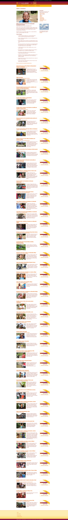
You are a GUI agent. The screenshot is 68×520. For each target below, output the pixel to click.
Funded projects (25, 5)
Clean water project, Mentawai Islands (24, 360)
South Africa (18, 282)
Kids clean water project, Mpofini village (24, 281)
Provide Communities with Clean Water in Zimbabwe (26, 128)
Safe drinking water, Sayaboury (22, 370)
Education (41, 15)
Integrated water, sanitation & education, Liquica (26, 430)
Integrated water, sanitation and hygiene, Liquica (26, 401)
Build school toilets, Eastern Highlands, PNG (25, 350)
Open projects (19, 5)
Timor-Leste (18, 109)
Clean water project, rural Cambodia (23, 321)
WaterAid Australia (25, 109)
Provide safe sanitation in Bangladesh (24, 97)
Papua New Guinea (19, 140)
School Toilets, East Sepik (21, 331)
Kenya (17, 391)
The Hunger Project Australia (25, 78)
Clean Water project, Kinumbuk (22, 341)
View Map (41, 32)
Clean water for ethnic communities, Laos (24, 311)
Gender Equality (42, 18)
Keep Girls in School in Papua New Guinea (24, 191)
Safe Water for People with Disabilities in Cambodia (26, 211)
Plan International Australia (25, 391)
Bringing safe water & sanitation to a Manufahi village (27, 291)
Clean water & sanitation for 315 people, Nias (25, 421)
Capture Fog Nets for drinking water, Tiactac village (26, 470)
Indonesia (17, 243)
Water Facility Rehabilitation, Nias (23, 411)
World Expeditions (24, 263)
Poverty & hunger (42, 13)
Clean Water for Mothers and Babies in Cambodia (26, 201)
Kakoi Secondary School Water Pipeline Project (25, 262)
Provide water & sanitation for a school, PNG (25, 500)
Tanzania (17, 263)
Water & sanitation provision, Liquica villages (25, 441)
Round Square (24, 471)
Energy (41, 16)
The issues (38, 5)
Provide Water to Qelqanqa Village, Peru (24, 490)
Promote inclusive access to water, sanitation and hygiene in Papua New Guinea (26, 88)
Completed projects (32, 5)
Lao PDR (17, 371)
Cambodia (17, 202)
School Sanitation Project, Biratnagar (23, 460)
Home (17, 512)
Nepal (17, 461)
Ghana (17, 78)
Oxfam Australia (24, 98)
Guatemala (18, 471)
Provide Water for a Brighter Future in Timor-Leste (26, 170)
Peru (17, 491)
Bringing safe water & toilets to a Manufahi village (26, 252)
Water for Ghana (19, 77)
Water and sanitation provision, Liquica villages (25, 450)
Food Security (42, 17)
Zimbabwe (17, 129)
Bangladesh (18, 98)
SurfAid (23, 243)
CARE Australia (24, 129)
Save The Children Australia (25, 371)
